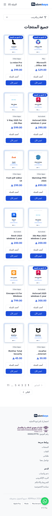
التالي (27, 392)
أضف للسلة (38, 76)
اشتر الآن (38, 83)
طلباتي (46, 456)
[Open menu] (4, 4)
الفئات (46, 451)
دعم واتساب (44, 473)
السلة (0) (12, 4)
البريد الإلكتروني (42, 478)
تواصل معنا (44, 460)
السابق (37, 385)
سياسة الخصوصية (41, 486)
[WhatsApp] (45, 501)
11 (8, 385)
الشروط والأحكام (42, 482)
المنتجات (45, 447)
